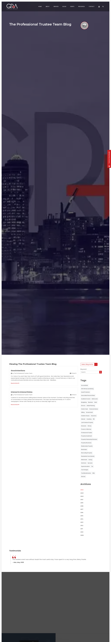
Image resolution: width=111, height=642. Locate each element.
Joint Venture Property (87, 422)
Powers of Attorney (86, 429)
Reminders (84, 449)
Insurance (93, 415)
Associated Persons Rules (88, 395)
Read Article (14, 383)
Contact (91, 6)
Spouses (90, 463)
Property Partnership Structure (89, 439)
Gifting (83, 412)
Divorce (83, 405)
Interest (83, 419)
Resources (81, 6)
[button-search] (100, 372)
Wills (93, 473)
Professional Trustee (86, 432)
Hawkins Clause (85, 415)
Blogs (64, 6)
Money (89, 426)
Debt (95, 402)
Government (89, 412)
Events (72, 6)
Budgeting (84, 402)
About (47, 6)
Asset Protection (85, 392)
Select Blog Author (87, 364)
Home (40, 6)
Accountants (84, 385)
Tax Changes (84, 469)
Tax (92, 466)
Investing (89, 419)
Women (83, 476)
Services (56, 6)
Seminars (83, 463)
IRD (94, 419)
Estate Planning (91, 405)
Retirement (84, 459)
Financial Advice (93, 409)
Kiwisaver (83, 426)
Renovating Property (86, 453)
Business (90, 402)
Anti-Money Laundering (87, 388)
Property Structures (86, 442)
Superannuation (85, 466)
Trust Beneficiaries (86, 473)
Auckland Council (85, 399)
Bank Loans (95, 399)
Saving (90, 459)
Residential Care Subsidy (87, 456)
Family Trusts (84, 409)
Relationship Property (86, 446)
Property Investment (86, 436)
